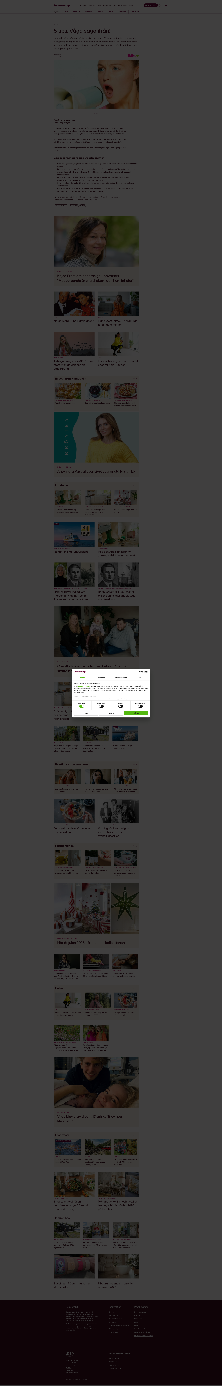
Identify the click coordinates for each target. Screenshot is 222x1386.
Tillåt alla (136, 713)
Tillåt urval (111, 713)
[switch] (101, 706)
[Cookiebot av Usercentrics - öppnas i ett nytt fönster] (140, 672)
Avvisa (86, 713)
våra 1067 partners (84, 686)
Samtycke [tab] (82, 677)
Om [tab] (140, 677)
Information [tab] (101, 677)
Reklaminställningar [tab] (121, 677)
